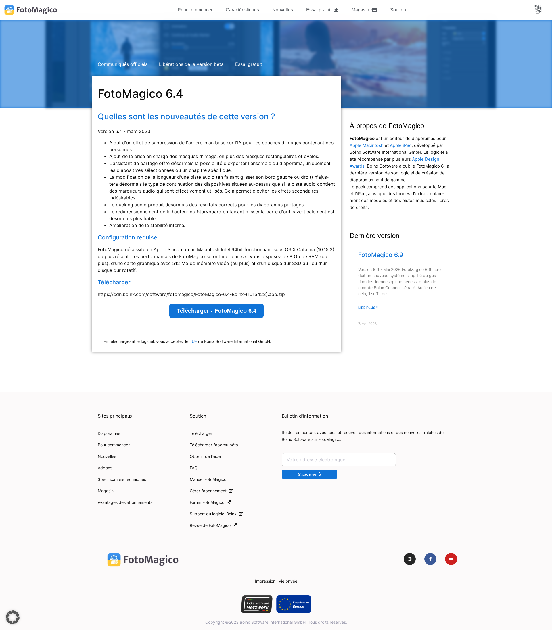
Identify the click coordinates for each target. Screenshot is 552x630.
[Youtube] (451, 559)
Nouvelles (282, 9)
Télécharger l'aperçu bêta (214, 444)
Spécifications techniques (122, 479)
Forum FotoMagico (208, 502)
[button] (12, 617)
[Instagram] (410, 559)
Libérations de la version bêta (191, 64)
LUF (193, 341)
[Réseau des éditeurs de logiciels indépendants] (257, 604)
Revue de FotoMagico (211, 525)
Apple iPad (401, 145)
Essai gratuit (320, 9)
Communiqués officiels (122, 64)
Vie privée (288, 581)
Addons (105, 467)
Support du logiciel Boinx (214, 513)
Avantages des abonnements (125, 502)
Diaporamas (109, 433)
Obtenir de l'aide (205, 456)
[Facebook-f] (430, 559)
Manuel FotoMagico (208, 479)
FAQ (194, 467)
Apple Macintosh (367, 145)
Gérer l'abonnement (209, 490)
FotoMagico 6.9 (380, 254)
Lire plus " (368, 308)
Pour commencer (195, 9)
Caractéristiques (242, 9)
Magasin (361, 9)
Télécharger (201, 433)
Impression (265, 581)
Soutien (398, 9)
